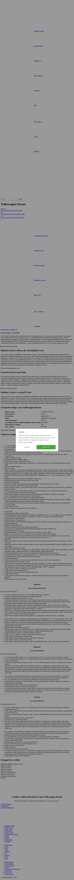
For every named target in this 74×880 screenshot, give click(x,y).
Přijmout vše (46, 447)
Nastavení (27, 447)
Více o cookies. (28, 442)
